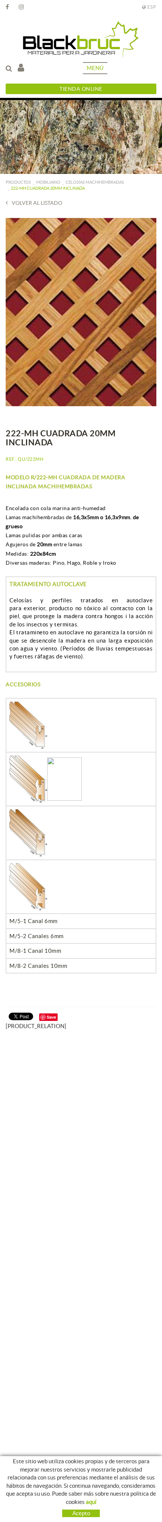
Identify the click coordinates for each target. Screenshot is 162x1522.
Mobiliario (48, 182)
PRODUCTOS (18, 182)
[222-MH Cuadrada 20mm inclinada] (81, 312)
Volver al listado (37, 203)
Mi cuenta (23, 68)
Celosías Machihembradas (95, 182)
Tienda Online (81, 89)
